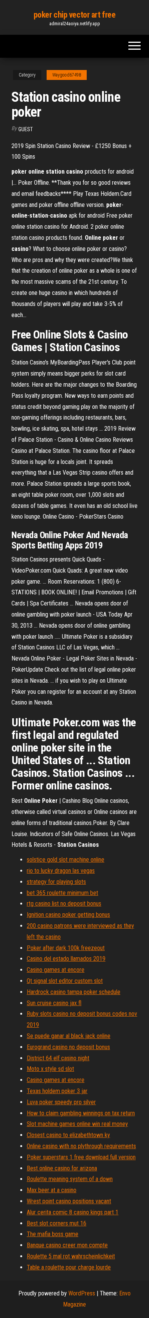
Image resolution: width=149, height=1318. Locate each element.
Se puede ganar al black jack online (68, 1036)
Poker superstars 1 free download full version (81, 1157)
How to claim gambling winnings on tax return (81, 1113)
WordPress (81, 1293)
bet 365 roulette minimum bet (62, 893)
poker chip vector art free (75, 15)
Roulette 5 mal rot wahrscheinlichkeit (71, 1256)
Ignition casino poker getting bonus (68, 914)
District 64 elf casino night (58, 1058)
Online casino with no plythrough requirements (81, 1146)
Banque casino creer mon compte (67, 1245)
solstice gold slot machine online (65, 859)
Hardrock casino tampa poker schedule (73, 992)
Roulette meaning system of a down (70, 1179)
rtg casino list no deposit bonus (64, 903)
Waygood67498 (66, 75)
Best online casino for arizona (62, 1168)
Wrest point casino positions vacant (69, 1201)
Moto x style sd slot (50, 1068)
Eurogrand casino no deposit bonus (68, 1047)
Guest (25, 129)
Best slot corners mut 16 (56, 1223)
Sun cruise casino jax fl (54, 1003)
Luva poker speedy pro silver (61, 1102)
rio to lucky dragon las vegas (61, 870)
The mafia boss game (52, 1234)
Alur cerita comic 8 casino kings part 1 (72, 1212)
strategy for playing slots (56, 881)
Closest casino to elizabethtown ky (68, 1135)
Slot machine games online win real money (77, 1124)
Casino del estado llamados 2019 (66, 958)
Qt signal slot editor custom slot (65, 980)
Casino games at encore (55, 969)
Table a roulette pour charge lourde (69, 1267)
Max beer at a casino (51, 1190)
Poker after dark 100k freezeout (66, 948)
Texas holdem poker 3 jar (57, 1091)
